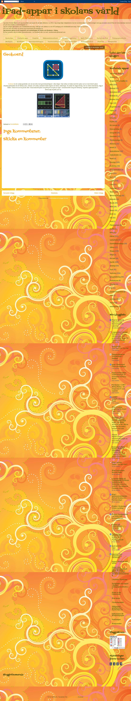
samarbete (114, 240)
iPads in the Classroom (116, 593)
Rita (111, 232)
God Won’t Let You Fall (120, 348)
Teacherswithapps (54, 41)
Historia (113, 144)
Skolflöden (20, 41)
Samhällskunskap (117, 243)
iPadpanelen (112, 41)
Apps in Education (119, 373)
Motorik (113, 199)
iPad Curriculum (118, 470)
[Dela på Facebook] (30, 124)
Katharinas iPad (102, 38)
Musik (112, 203)
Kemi (112, 158)
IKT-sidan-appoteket (69, 38)
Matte (112, 192)
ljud (111, 177)
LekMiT (114, 397)
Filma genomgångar (119, 366)
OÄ (111, 218)
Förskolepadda (118, 602)
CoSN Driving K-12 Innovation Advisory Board (119, 377)
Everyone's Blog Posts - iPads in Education (118, 448)
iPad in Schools (118, 320)
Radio (112, 229)
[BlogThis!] (26, 124)
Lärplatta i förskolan (119, 579)
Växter (112, 303)
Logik (112, 181)
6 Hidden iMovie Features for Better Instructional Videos (119, 454)
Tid (111, 288)
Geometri (113, 136)
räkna (112, 236)
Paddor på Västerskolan (117, 525)
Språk (112, 262)
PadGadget (116, 619)
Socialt (112, 258)
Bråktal (112, 96)
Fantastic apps (23, 38)
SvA (111, 269)
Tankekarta (114, 280)
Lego (113, 548)
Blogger (86, 697)
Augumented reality (117, 81)
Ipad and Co (116, 546)
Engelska (113, 107)
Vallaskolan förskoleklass (117, 535)
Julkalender (114, 155)
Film (111, 114)
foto (111, 118)
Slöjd (112, 255)
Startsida (54, 193)
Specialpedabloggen (36, 41)
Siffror (112, 247)
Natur (112, 210)
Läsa (111, 184)
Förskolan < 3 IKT (118, 385)
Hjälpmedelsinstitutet (50, 38)
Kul (111, 173)
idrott (112, 147)
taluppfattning (115, 277)
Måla (111, 206)
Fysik (112, 121)
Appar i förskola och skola (120, 562)
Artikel (112, 77)
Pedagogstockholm (119, 38)
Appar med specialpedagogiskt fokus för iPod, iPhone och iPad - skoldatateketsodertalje (120, 571)
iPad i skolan (117, 462)
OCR (111, 214)
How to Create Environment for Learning (118, 324)
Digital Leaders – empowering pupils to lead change (119, 439)
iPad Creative (117, 407)
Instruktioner (115, 151)
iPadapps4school (87, 41)
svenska (113, 273)
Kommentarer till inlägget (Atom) (58, 198)
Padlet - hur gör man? (119, 464)
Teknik (112, 284)
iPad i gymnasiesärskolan (119, 495)
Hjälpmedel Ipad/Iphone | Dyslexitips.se (117, 608)
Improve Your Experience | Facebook (117, 555)
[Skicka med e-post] (24, 124)
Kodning (113, 166)
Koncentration (115, 170)
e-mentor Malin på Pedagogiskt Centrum (120, 479)
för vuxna (113, 125)
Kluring (112, 162)
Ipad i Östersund (87, 38)
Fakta (112, 110)
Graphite (35, 38)
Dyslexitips (9, 38)
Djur (111, 103)
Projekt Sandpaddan (120, 514)
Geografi (113, 133)
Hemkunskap (115, 140)
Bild (111, 85)
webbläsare (114, 306)
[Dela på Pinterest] (32, 124)
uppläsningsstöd (116, 292)
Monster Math (117, 472)
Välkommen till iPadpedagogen (118, 614)
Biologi (112, 88)
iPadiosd (101, 41)
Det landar (115, 528)
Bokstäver (114, 92)
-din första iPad (115, 73)
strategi (113, 266)
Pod (111, 221)
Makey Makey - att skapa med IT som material (118, 389)
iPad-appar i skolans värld (60, 11)
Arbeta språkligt (117, 508)
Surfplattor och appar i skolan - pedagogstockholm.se (120, 586)
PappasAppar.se (118, 354)
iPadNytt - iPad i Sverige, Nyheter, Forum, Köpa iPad (119, 418)
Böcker (112, 99)
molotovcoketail (72, 697)
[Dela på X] (28, 124)
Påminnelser (114, 225)
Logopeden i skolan (119, 332)
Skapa (112, 251)
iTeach (114, 435)
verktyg (113, 299)
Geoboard (11, 84)
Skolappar (8, 41)
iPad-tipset (116, 598)
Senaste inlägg (8, 193)
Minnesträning (115, 195)
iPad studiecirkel (71, 41)
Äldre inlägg (98, 193)
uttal (111, 295)
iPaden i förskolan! (119, 506)
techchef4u (116, 346)
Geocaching (114, 129)
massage (113, 188)
